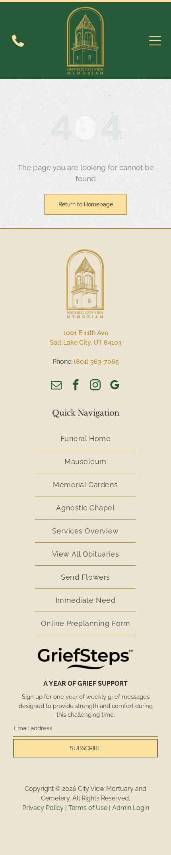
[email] (56, 386)
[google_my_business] (115, 386)
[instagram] (95, 386)
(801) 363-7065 (96, 361)
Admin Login (130, 808)
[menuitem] (85, 438)
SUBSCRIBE (85, 748)
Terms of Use (87, 808)
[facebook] (76, 386)
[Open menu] (155, 41)
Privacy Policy (43, 808)
